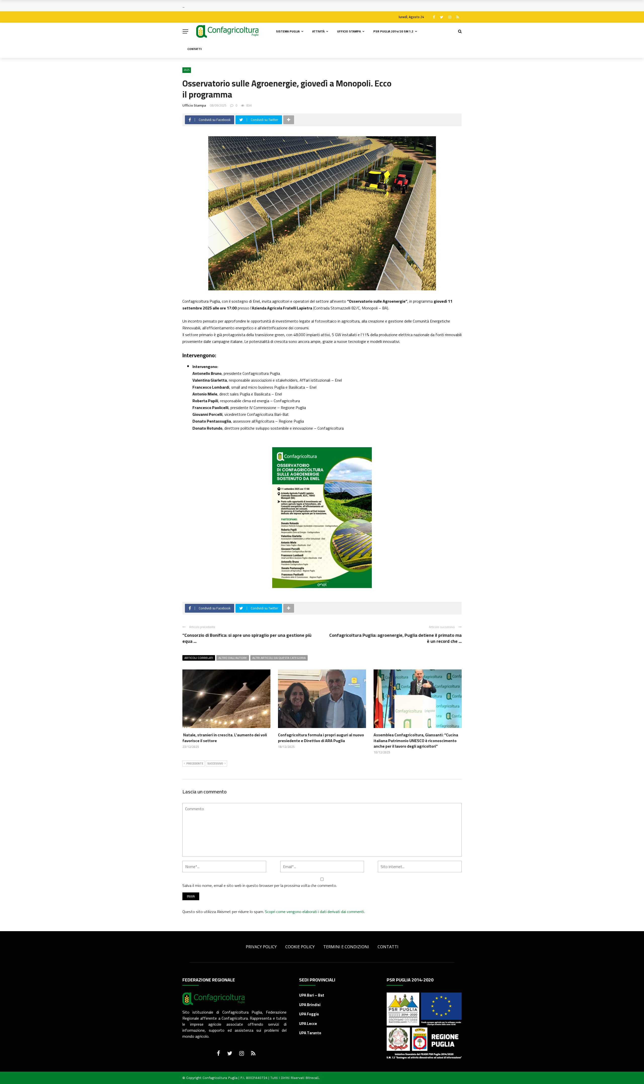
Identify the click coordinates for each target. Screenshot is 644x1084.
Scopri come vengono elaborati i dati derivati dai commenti (314, 911)
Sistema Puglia (288, 31)
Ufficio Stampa (349, 31)
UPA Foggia (309, 1014)
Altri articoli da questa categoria (279, 658)
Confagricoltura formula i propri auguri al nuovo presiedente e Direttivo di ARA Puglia (321, 737)
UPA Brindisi (309, 1004)
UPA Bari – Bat (311, 995)
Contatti (194, 49)
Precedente (194, 763)
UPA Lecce (308, 1023)
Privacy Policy (261, 947)
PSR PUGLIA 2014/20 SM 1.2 (393, 31)
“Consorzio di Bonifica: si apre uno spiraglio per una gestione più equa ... (246, 638)
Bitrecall (312, 1078)
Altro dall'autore (232, 658)
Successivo (215, 763)
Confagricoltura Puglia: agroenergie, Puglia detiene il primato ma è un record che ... (395, 638)
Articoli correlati (198, 658)
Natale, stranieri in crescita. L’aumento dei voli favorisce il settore (224, 737)
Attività (318, 31)
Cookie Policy (300, 947)
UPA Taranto (310, 1032)
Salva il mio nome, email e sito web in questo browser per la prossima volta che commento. (259, 885)
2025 (187, 70)
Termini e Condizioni (346, 947)
